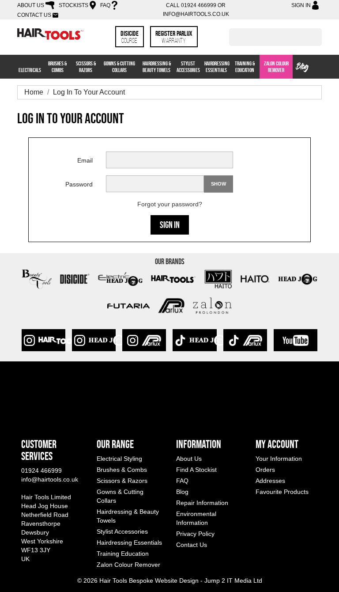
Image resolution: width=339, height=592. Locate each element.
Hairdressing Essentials (217, 66)
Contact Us (34, 15)
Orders (265, 469)
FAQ (105, 5)
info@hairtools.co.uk (196, 14)
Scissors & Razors (86, 66)
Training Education (123, 553)
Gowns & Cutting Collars (119, 66)
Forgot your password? (169, 204)
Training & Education (245, 66)
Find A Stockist (196, 469)
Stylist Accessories (188, 66)
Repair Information (202, 502)
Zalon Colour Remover (276, 66)
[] (318, 43)
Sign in (170, 225)
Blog (303, 67)
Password (79, 184)
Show (218, 183)
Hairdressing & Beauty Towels (157, 66)
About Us (30, 5)
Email (85, 160)
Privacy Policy (195, 533)
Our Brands (170, 261)
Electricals (30, 70)
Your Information (279, 458)
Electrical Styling (119, 458)
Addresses (270, 480)
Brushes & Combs (57, 66)
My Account (277, 444)
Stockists (73, 5)
